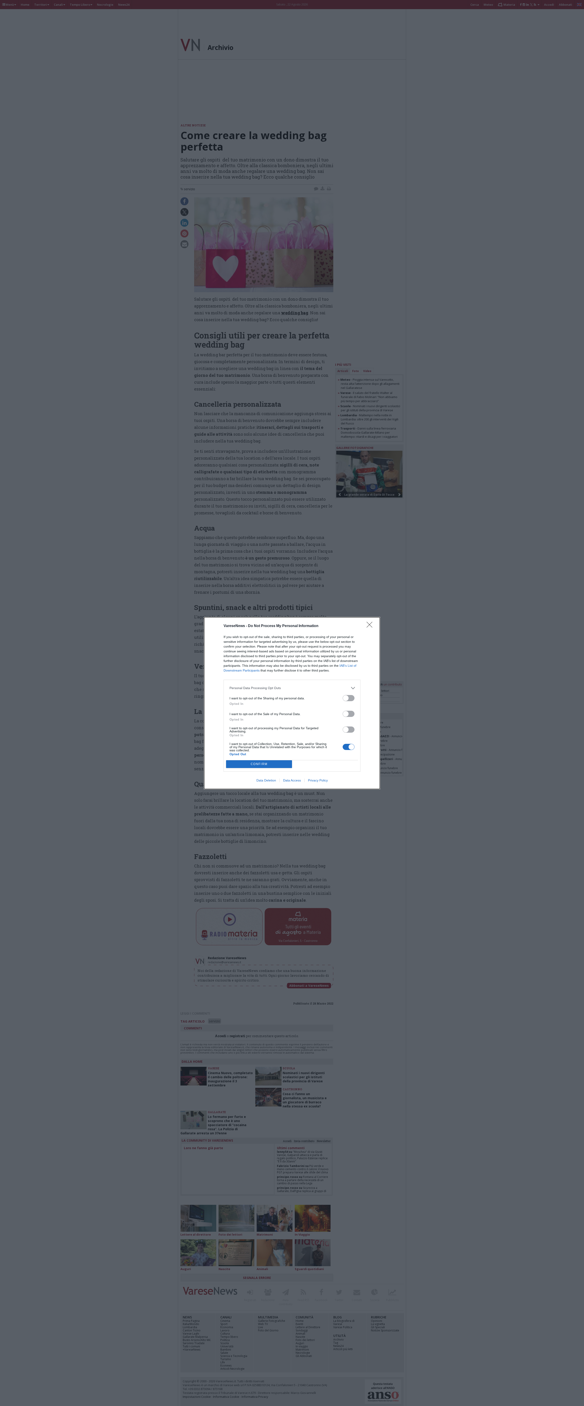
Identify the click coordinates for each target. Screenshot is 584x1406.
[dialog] (292, 703)
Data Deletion (266, 780)
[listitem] (292, 688)
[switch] (349, 698)
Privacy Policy (318, 780)
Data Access (292, 780)
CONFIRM (259, 764)
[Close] (371, 626)
